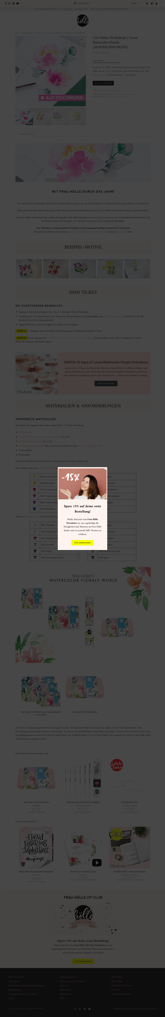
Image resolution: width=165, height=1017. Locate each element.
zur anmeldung (82, 543)
